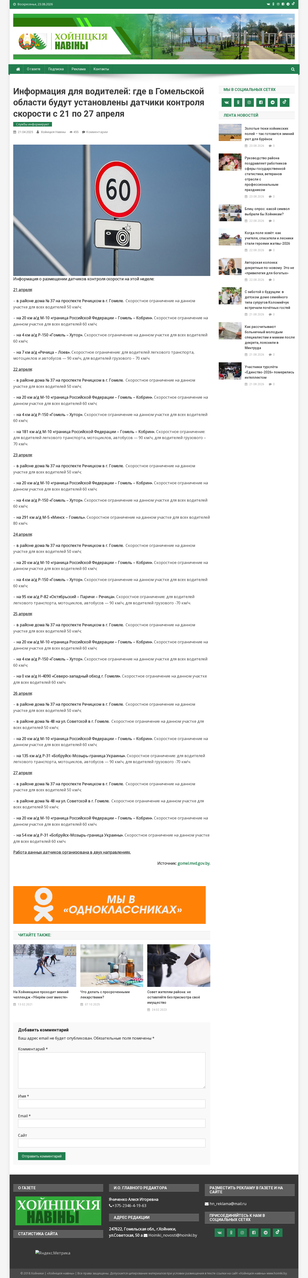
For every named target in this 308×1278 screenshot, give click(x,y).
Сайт (22, 1135)
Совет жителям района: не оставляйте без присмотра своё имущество (173, 997)
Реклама (79, 69)
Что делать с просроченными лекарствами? (105, 994)
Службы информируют (32, 124)
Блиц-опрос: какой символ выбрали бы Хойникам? (267, 211)
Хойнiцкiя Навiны (53, 132)
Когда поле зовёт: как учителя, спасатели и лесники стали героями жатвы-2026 (269, 238)
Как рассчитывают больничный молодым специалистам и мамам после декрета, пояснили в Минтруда (270, 337)
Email (24, 1115)
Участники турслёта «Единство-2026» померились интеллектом (269, 372)
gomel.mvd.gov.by (194, 863)
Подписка (56, 69)
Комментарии (97, 132)
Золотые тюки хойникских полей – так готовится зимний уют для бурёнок (269, 134)
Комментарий (33, 1049)
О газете (33, 69)
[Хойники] (58, 1210)
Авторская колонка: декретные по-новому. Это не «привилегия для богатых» (269, 268)
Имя (23, 1096)
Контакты (101, 69)
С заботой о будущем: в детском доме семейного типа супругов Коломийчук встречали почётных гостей (267, 300)
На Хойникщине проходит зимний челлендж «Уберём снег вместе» (41, 994)
